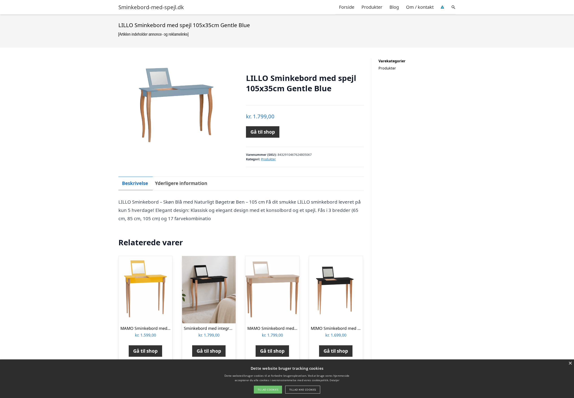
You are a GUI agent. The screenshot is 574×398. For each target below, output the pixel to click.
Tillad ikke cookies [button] (302, 389)
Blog (394, 7)
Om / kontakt (420, 7)
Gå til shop (262, 132)
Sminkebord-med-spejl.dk (151, 7)
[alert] (287, 378)
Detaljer (334, 380)
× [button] (570, 363)
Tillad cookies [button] (268, 389)
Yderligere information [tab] (181, 183)
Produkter (371, 7)
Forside (346, 7)
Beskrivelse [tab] (135, 183)
